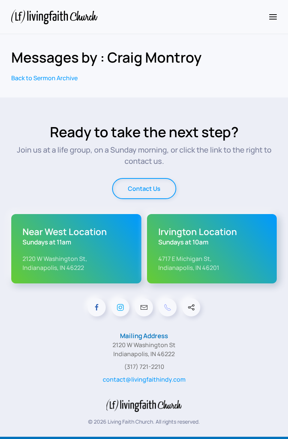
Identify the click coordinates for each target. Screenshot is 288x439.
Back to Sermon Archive (44, 78)
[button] (273, 17)
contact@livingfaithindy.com (144, 379)
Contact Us (144, 188)
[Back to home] (55, 17)
